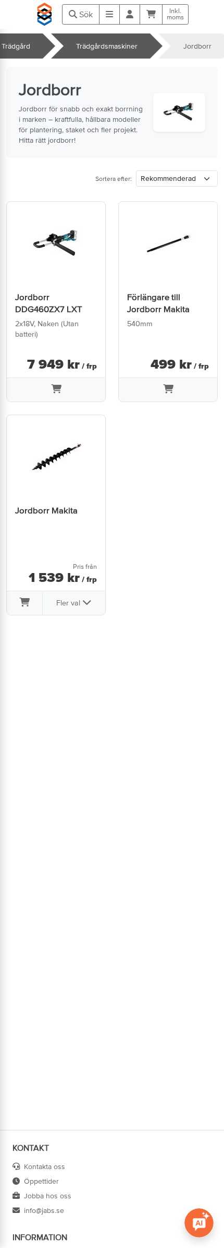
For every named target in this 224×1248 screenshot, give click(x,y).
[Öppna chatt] (199, 1223)
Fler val (69, 603)
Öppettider (41, 1181)
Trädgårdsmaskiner (107, 46)
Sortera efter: (113, 178)
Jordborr (197, 46)
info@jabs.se (44, 1210)
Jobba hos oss (47, 1196)
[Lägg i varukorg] (56, 390)
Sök (85, 14)
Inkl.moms (175, 14)
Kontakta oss (44, 1166)
